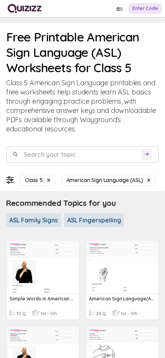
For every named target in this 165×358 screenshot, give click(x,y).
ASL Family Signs (33, 220)
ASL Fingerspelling (94, 220)
